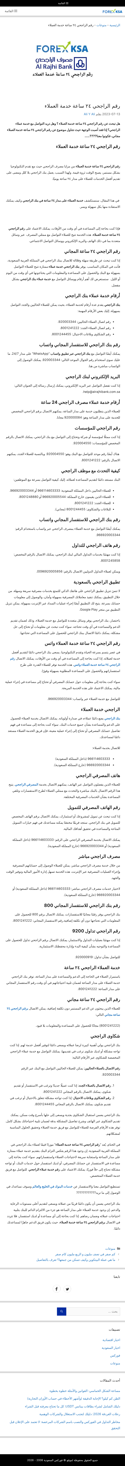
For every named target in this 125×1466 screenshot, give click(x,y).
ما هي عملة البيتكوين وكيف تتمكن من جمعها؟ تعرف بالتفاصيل (75, 1260)
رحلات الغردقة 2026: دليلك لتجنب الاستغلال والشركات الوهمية (79, 1414)
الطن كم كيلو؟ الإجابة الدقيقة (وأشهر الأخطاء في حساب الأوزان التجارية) (73, 1398)
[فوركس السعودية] (113, 11)
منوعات (101, 25)
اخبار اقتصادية (111, 1340)
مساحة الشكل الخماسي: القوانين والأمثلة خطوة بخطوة (84, 1391)
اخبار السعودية (111, 1348)
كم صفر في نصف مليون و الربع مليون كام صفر (85, 1254)
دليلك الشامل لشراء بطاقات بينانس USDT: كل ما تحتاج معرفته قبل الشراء (72, 1406)
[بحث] (61, 1311)
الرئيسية (115, 25)
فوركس (115, 1355)
